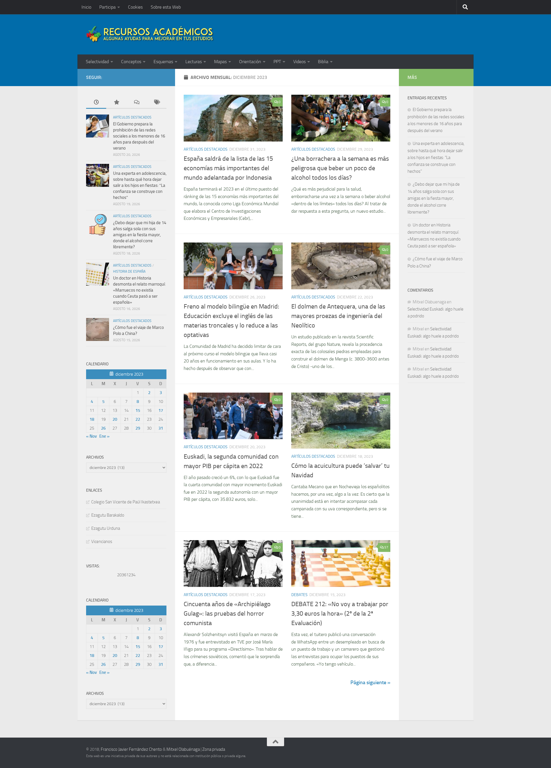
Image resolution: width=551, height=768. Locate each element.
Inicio (86, 7)
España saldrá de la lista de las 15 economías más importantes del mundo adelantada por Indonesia (228, 168)
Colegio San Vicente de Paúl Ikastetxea (125, 502)
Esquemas (163, 61)
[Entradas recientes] (96, 102)
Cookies (135, 7)
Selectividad (97, 61)
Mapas (220, 61)
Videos (299, 61)
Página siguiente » (370, 682)
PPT (277, 61)
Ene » (104, 436)
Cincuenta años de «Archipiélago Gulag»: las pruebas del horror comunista (227, 613)
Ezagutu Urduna (105, 528)
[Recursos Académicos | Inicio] (150, 34)
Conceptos (131, 61)
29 (137, 428)
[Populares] (116, 102)
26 (103, 428)
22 (137, 419)
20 (114, 419)
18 (92, 419)
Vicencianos (101, 541)
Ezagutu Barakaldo (107, 515)
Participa (107, 7)
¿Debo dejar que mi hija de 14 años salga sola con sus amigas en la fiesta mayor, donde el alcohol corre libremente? (139, 234)
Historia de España (129, 271)
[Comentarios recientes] (136, 102)
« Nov (91, 436)
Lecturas (193, 61)
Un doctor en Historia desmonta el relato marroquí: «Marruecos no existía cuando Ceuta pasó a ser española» (139, 290)
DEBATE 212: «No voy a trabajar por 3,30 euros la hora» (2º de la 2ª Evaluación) (339, 613)
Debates (299, 594)
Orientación (250, 61)
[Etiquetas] (156, 102)
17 (160, 410)
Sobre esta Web (166, 7)
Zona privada (213, 749)
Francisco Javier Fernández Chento (131, 749)
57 (386, 547)
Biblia (323, 61)
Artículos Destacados (206, 149)
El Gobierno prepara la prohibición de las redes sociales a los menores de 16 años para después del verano (139, 136)
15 (137, 410)
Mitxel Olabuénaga (183, 749)
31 (160, 428)
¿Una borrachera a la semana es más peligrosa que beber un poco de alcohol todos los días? (340, 168)
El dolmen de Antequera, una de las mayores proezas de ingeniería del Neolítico (338, 316)
